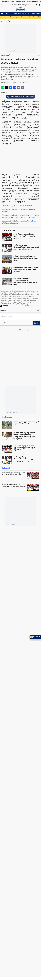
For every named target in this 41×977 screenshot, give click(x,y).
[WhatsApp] (2, 87)
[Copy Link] (22, 87)
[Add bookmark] (39, 55)
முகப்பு (8, 13)
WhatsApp (5, 211)
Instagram (35, 215)
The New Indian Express (7, 1)
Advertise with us (11, 51)
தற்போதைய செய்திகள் (21, 13)
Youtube (4, 217)
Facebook (22, 215)
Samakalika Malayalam (32, 1)
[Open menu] (1, 4)
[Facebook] (10, 87)
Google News (30, 217)
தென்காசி (5, 55)
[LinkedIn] (14, 87)
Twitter (28, 215)
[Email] (18, 87)
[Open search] (4, 4)
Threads (17, 217)
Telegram (11, 217)
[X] (6, 87)
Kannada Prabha (20, 1)
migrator (4, 92)
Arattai (23, 217)
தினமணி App (31, 221)
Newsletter (28, 206)
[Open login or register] (39, 4)
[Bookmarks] (36, 4)
